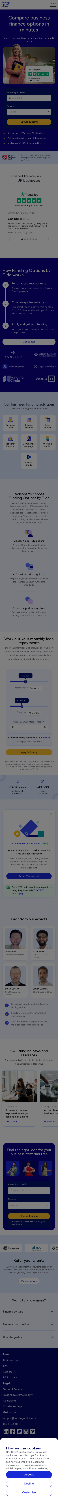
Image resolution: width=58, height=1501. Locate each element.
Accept (29, 1474)
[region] (29, 1469)
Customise (29, 1492)
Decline (29, 1483)
